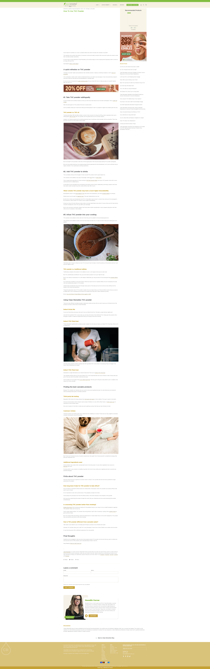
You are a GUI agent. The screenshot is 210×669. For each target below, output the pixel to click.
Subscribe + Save (113, 647)
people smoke (112, 511)
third (86, 399)
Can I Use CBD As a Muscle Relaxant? (128, 88)
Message (65, 575)
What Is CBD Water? (73, 63)
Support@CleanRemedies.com (128, 653)
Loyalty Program (103, 655)
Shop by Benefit (106, 4)
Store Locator (113, 651)
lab (90, 399)
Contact (103, 652)
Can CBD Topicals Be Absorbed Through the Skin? (131, 104)
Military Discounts (113, 650)
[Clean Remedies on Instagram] (127, 656)
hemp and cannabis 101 (76, 8)
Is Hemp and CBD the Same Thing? (128, 123)
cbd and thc (65, 8)
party (88, 399)
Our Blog (103, 656)
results (92, 399)
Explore (115, 4)
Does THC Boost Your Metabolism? (127, 120)
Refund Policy (113, 666)
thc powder (88, 8)
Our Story (93, 615)
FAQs (103, 650)
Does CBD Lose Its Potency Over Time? (128, 79)
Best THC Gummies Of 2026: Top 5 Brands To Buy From (132, 82)
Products (112, 646)
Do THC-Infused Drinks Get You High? (128, 69)
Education (104, 647)
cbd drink (70, 8)
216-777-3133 (125, 652)
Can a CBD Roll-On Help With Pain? (128, 114)
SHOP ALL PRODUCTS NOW (105, 667)
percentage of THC (80, 193)
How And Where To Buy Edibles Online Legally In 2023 (79, 294)
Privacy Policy (108, 666)
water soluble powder (83, 81)
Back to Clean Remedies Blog (106, 638)
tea (91, 177)
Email (92, 570)
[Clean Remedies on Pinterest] (125, 656)
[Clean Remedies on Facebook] (123, 656)
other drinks (98, 177)
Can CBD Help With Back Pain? (127, 85)
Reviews (122, 4)
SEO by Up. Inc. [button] (125, 666)
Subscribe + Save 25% (132, 4)
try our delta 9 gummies (85, 379)
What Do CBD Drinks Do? (75, 543)
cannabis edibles (105, 193)
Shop (97, 4)
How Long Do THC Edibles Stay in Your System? (130, 98)
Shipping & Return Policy (104, 659)
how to (82, 8)
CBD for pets (72, 116)
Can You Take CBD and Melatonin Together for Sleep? (132, 117)
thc (84, 8)
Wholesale (112, 648)
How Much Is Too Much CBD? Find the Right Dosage (131, 101)
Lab (102, 648)
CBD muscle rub (110, 401)
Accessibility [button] (119, 666)
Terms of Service (102, 666)
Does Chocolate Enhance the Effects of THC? (130, 111)
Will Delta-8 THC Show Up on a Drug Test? (129, 91)
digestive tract (80, 196)
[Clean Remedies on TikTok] (129, 656)
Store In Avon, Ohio (114, 652)
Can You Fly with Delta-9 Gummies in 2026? (129, 66)
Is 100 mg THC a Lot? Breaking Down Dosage (130, 76)
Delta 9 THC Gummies (133, 25)
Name (64, 570)
